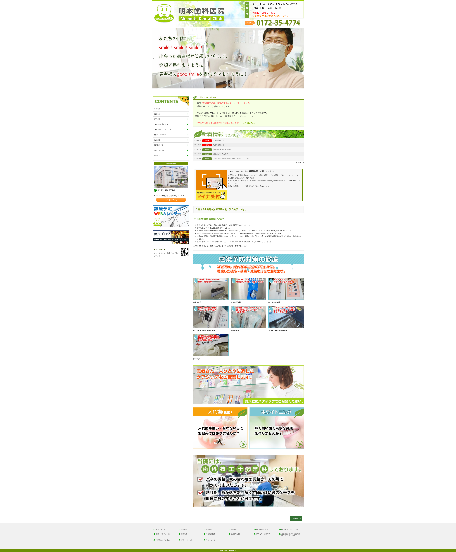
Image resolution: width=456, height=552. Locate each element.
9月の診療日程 (218, 140)
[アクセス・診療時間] (171, 177)
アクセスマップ (171, 200)
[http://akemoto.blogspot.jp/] (171, 237)
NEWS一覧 (300, 162)
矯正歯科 (157, 119)
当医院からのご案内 (220, 154)
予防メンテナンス (160, 135)
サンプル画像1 (227, 86)
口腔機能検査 (158, 145)
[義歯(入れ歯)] (220, 428)
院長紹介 (157, 109)
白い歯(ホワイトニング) (289, 529)
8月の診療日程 (218, 145)
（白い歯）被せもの (161, 124)
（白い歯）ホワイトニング (163, 129)
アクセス (157, 155)
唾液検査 (157, 140)
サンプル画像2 (229, 86)
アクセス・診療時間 (263, 534)
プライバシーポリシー (188, 540)
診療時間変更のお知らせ (222, 149)
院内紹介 (157, 114)
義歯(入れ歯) (235, 534)
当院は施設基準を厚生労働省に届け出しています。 (232, 158)
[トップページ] (228, 13)
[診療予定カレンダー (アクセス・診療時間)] (171, 216)
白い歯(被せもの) (262, 529)
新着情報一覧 (160, 529)
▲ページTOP (296, 518)
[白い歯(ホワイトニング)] (276, 428)
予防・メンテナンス (163, 534)
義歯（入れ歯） (159, 150)
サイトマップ (210, 540)
